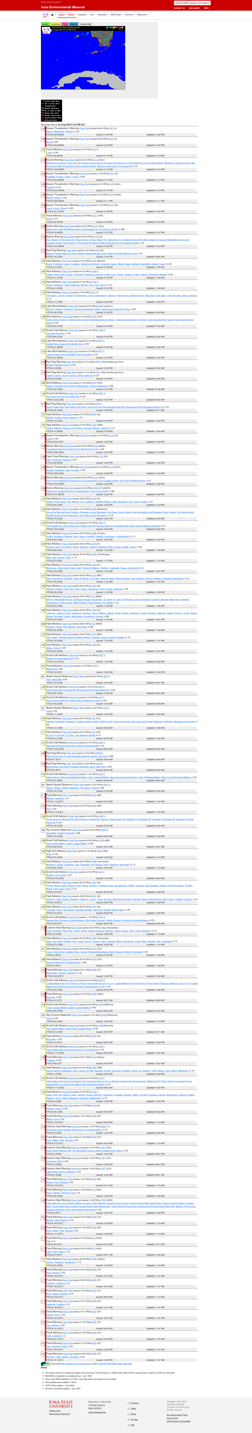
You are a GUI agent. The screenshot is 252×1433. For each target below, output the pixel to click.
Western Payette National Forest (61, 253)
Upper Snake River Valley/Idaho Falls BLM (66, 407)
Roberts (99, 536)
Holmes (99, 616)
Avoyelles (166, 578)
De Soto (107, 899)
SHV (94, 882)
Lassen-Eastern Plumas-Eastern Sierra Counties (68, 354)
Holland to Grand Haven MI (112, 819)
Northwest (168, 721)
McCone (50, 309)
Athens (49, 131)
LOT (101, 697)
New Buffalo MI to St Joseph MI (60, 689)
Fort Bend (143, 1094)
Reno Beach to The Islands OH (60, 239)
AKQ (96, 445)
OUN (94, 260)
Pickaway (50, 1060)
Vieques (50, 721)
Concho (61, 295)
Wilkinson (50, 626)
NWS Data (116, 14)
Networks (102, 14)
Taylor (184, 295)
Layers (45, 24)
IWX (101, 686)
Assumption (96, 599)
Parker (77, 930)
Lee (140, 1070)
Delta (103, 941)
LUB (94, 498)
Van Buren (85, 787)
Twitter (133, 1408)
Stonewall (122, 501)
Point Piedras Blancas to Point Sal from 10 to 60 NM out (72, 1049)
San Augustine (152, 885)
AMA (94, 533)
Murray (121, 263)
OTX (94, 948)
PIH (98, 403)
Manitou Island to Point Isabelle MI (112, 525)
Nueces (66, 428)
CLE (95, 149)
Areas (71, 14)
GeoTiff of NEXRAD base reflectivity (115, 1363)
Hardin (55, 637)
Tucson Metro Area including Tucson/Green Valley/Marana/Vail (81, 1206)
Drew (65, 588)
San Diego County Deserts (58, 1129)
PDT (94, 316)
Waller (135, 1094)
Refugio (96, 428)
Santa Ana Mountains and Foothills (62, 512)
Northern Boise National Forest (91, 253)
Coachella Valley (93, 1129)
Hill (92, 864)
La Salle (188, 899)
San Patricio (76, 428)
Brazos (89, 1094)
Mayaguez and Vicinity (184, 721)
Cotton (136, 274)
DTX (95, 665)
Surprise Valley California (81, 375)
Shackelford (100, 295)
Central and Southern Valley (87, 309)
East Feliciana (95, 602)
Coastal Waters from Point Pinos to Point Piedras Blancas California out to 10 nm (151, 983)
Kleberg (58, 428)
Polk (55, 1094)
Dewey (155, 263)
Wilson (161, 1070)
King (57, 501)
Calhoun (105, 428)
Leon (77, 864)
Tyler (48, 637)
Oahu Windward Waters (150, 777)
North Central (106, 721)
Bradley (58, 588)
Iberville (50, 599)
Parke (64, 1346)
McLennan (124, 864)
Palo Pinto (67, 930)
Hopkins (67, 941)
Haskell (69, 295)
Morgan (69, 131)
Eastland (111, 941)
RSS (132, 1425)
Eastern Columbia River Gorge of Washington (67, 385)
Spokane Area (73, 962)
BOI (98, 250)
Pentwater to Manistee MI (163, 819)
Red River (172, 885)
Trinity (58, 1098)
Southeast (59, 721)
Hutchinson (109, 536)
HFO (101, 774)
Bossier (65, 899)
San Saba (161, 295)
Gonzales (116, 1070)
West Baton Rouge (63, 599)
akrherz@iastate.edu (97, 1412)
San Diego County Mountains (93, 515)
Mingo (64, 208)
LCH (96, 226)
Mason (49, 787)
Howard (58, 417)
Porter (49, 710)
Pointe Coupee (65, 602)
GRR (106, 784)
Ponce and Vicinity (122, 721)
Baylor (103, 284)
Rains (49, 941)
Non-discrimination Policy (177, 1415)
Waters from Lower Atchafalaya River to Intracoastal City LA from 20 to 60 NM (82, 229)
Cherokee (102, 885)
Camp (67, 888)
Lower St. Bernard (159, 599)
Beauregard (177, 578)
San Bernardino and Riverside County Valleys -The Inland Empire (163, 512)
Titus (55, 888)
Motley (107, 501)
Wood (49, 141)
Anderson (59, 1262)
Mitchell (49, 417)
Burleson (153, 1094)
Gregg (85, 885)
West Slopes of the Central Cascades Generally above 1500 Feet (76, 756)
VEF (103, 1147)
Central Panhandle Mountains (94, 951)
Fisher (119, 295)
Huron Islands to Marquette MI (84, 745)
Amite (59, 626)
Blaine (49, 263)
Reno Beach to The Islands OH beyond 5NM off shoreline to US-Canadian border (100, 242)
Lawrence (50, 613)
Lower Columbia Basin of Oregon (131, 319)
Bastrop (146, 1070)
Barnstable (51, 833)
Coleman (111, 295)
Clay (97, 284)
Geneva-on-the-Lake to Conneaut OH (114, 166)
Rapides (157, 578)
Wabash (50, 798)
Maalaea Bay (52, 920)
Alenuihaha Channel (95, 920)
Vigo (48, 1325)
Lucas (49, 152)
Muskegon (74, 787)
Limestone (69, 864)
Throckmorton (80, 295)
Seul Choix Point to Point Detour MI (62, 396)
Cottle (114, 501)
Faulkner (50, 546)
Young (138, 930)
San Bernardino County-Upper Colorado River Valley (97, 1150)
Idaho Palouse (116, 951)
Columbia (50, 909)
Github (133, 1414)
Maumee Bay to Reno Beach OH (91, 239)
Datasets (82, 14)
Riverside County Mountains (93, 512)
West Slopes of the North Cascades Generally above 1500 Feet (75, 766)
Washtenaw (51, 668)
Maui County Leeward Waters (124, 777)
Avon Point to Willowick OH (132, 480)
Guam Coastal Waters (76, 843)
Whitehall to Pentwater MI (138, 819)
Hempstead (68, 909)
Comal (134, 1070)
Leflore (67, 616)
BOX (104, 829)
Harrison (93, 885)
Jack (54, 557)
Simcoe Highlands (98, 385)
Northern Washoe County (58, 364)
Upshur (64, 885)
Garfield (135, 263)
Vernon (148, 578)
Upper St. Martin (80, 578)
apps (206, 8)
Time (65, 24)
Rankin (125, 613)
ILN (111, 194)
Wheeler (68, 536)
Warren (49, 197)
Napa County (78, 1129)
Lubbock (89, 501)
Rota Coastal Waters (55, 843)
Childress (98, 501)
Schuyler (65, 1192)
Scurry (66, 417)
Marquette (56, 679)
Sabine (163, 885)
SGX (94, 509)
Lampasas (166, 941)
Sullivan (56, 1272)
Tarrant (84, 930)
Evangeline (57, 578)
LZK (94, 543)
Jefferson (98, 274)
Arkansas (102, 546)
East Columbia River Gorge (160, 319)
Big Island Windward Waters (74, 777)
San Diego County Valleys (119, 512)
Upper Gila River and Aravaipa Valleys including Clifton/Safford (75, 1203)
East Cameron (137, 578)
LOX (101, 1046)
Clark (77, 588)
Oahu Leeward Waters (98, 777)
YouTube (134, 1419)
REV (100, 340)
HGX (94, 1091)
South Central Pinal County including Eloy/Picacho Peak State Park (142, 1206)
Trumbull (50, 187)
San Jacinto (63, 1094)
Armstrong (58, 536)
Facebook (134, 1403)
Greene (49, 1182)
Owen (57, 1220)
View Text (84, 128)
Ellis (132, 930)
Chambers (108, 1094)
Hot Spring (66, 546)
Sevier (49, 218)
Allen (48, 578)
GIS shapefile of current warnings (76, 1363)
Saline (133, 546)
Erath (48, 930)
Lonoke (117, 546)
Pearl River (82, 626)
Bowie (49, 888)
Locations (55, 24)
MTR (101, 980)
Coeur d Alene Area (55, 951)
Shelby (131, 885)
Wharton (98, 1094)
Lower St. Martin (107, 578)
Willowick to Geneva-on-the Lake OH (63, 162)
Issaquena (77, 613)
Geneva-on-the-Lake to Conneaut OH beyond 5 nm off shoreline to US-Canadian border (122, 162)
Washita (162, 274)
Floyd (136, 501)
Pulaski (125, 546)
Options (73, 24)
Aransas (87, 428)
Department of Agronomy (59, 1413)
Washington (59, 131)
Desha (109, 588)
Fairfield (50, 1108)
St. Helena (108, 602)
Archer (49, 284)
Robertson (85, 864)
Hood (116, 930)
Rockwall (99, 930)
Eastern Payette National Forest (122, 253)
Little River (98, 909)
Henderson (70, 1262)
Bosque (99, 864)
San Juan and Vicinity (142, 721)
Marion (194, 613)
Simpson (152, 613)
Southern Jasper (99, 637)
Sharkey (86, 613)
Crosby (143, 501)
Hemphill (90, 536)
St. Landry (94, 578)
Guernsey (50, 997)
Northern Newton (83, 637)
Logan (49, 208)
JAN (94, 564)
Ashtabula (59, 470)
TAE (96, 487)
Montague (51, 864)
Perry (110, 546)
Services (129, 14)
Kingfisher (58, 263)
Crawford (50, 1283)
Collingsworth (122, 536)
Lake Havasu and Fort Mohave (60, 1171)
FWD (94, 554)
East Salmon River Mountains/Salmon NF (144, 407)
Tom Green (51, 295)
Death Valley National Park (58, 1150)
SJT (94, 292)
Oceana (94, 787)
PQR (101, 330)
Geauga (66, 459)
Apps (61, 14)
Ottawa (65, 787)
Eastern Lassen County (57, 375)
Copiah (143, 613)
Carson (82, 536)
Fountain (50, 1356)
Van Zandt (57, 941)
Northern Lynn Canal (55, 875)
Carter (107, 274)
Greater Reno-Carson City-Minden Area (64, 343)
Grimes (162, 1094)
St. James (108, 599)
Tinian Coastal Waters (56, 1007)
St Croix (50, 735)
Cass (61, 888)
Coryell (137, 941)
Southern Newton (116, 637)
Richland (86, 567)
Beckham (153, 274)
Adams (170, 613)
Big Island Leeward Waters (71, 920)
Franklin (104, 567)
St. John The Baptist (123, 599)
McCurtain (51, 1039)
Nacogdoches (120, 885)
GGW (100, 306)
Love (113, 274)
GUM (101, 840)
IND (94, 795)
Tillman (120, 274)
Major (128, 263)
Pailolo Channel (113, 920)
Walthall (72, 626)
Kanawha (50, 176)
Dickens (50, 501)
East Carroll (75, 567)
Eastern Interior (92, 721)
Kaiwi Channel (53, 777)
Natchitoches (155, 899)
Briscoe (75, 501)
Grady (56, 274)
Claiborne (134, 613)
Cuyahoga (57, 459)
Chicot (57, 647)
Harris (64, 1098)
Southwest (70, 721)
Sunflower (58, 616)
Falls (106, 864)
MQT (101, 393)
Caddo (49, 274)
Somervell (57, 930)
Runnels (177, 295)
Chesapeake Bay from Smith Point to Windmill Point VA (72, 449)
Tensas (123, 567)
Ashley (49, 647)
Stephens (89, 274)
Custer (162, 263)
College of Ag (54, 1410)
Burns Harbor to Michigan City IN (85, 700)
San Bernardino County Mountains (62, 515)
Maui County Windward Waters (176, 777)
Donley (49, 536)
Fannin (88, 941)
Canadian (75, 263)
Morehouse (51, 567)
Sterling (133, 295)
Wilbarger (75, 284)
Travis (154, 1070)
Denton (60, 557)
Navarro (50, 1262)
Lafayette (68, 578)
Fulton (55, 1251)
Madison (96, 567)
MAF (94, 414)
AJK (101, 871)
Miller (121, 909)
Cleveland (105, 263)
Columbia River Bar (55, 333)
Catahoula (114, 567)
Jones (91, 295)
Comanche (78, 274)
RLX (112, 128)
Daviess (69, 1140)
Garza (63, 501)
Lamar (80, 941)
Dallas (84, 588)
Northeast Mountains (55, 962)
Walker (191, 1094)
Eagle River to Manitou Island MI (144, 525)
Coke (169, 295)
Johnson (124, 930)
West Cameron (123, 578)
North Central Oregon (56, 319)
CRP (94, 424)
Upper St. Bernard (141, 599)
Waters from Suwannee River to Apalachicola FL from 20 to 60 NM (77, 491)
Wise (48, 557)
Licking (58, 1108)
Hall (69, 501)
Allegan (57, 787)
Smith (78, 885)
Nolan (126, 295)
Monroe (49, 1220)
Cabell (67, 176)
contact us (179, 8)
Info (92, 14)
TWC (103, 1200)
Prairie (75, 546)
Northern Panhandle (133, 951)
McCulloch (150, 295)
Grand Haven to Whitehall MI (59, 819)
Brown (141, 295)
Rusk (110, 885)
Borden (73, 417)
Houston (127, 1094)
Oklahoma (85, 263)
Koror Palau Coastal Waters (78, 1028)
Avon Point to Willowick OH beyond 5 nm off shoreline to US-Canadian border (82, 480)
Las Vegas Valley (54, 1161)
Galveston (84, 1098)
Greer (62, 274)
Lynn (82, 501)
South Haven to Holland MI (86, 819)
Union (100, 899)
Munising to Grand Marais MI (59, 658)
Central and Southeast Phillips (115, 309)
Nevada (88, 909)
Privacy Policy (172, 1418)
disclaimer (194, 8)
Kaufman (109, 930)
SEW (98, 753)
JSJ (93, 718)
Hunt (74, 941)
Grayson (96, 941)
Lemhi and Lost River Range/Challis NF (105, 407)
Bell (159, 941)
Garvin (114, 263)
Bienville (127, 899)
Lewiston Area (72, 951)
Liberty (73, 1094)
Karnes (49, 1070)
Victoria (49, 428)
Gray (75, 536)
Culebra (80, 721)
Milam (119, 941)
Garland (93, 546)
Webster (74, 899)
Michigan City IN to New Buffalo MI (92, 689)
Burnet (57, 1070)
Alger (48, 679)
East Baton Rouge (81, 599)
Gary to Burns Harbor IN (57, 700)
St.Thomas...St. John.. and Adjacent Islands (75, 735)
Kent (130, 501)
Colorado (118, 1094)
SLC (95, 215)
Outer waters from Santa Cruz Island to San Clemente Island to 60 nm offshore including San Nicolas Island (96, 1081)
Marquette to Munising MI (58, 745)
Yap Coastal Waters (55, 1028)
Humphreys (89, 616)
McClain (95, 263)
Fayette (107, 1070)
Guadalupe (66, 1070)
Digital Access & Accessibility (179, 1421)
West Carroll (63, 567)
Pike (71, 588)
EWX (94, 1067)
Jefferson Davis (63, 613)
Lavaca (81, 1070)
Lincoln (75, 176)
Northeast (157, 721)
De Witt (89, 1070)
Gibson (49, 1119)
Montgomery (172, 1094)
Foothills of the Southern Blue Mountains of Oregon (91, 319)
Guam (49, 854)
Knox (91, 284)
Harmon (144, 274)
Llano (168, 1070)
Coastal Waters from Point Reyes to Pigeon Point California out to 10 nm (79, 983)
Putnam (59, 176)
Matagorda (73, 1098)
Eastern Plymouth (65, 833)
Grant (57, 546)
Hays (75, 1070)
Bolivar (49, 616)
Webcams (142, 14)
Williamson (183, 1070)
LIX (93, 596)
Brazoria (183, 1094)
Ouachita (117, 588)
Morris (181, 885)
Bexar (174, 1070)
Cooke (60, 864)
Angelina (140, 885)
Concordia (133, 567)
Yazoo (94, 613)
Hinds (118, 613)
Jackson (128, 274)
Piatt (48, 1241)
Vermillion (56, 1346)
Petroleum (68, 309)
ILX (94, 1189)
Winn (164, 899)
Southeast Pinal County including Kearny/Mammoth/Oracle (133, 1203)
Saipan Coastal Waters (78, 1007)
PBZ (95, 993)
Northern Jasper (66, 637)
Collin (68, 557)
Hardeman (58, 284)
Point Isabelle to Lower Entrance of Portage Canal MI (70, 525)
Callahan (192, 295)
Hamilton (151, 941)
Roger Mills (145, 263)
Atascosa (98, 1070)
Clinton (57, 197)
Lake (48, 459)
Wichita (84, 284)
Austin (49, 1094)
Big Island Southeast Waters (135, 920)
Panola (49, 885)
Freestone (113, 864)
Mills (144, 941)
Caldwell (179, 899)
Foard (67, 284)
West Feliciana (80, 602)
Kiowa (69, 274)
